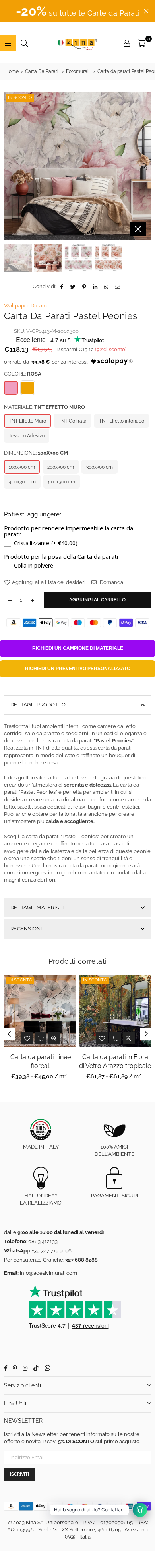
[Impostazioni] (127, 43)
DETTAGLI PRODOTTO (38, 705)
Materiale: (44, 407)
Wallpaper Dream (25, 306)
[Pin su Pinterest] (84, 286)
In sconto (20, 97)
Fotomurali (78, 71)
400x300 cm (22, 482)
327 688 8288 (81, 1260)
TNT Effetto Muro (27, 421)
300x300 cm (99, 467)
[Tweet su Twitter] (73, 286)
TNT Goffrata (72, 421)
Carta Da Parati (41, 71)
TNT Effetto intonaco (121, 421)
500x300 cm (61, 482)
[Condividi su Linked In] (96, 286)
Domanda (111, 582)
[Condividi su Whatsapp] (107, 286)
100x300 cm (22, 467)
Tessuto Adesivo (27, 436)
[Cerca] (24, 43)
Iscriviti (19, 1474)
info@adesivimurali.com (48, 1273)
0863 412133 (43, 1241)
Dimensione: (36, 453)
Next (145, 166)
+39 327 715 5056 (52, 1251)
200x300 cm (60, 467)
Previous (10, 166)
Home (12, 71)
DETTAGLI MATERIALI (37, 907)
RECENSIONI (26, 929)
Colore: (22, 374)
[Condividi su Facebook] (62, 286)
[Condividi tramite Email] (118, 286)
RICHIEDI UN (77, 648)
